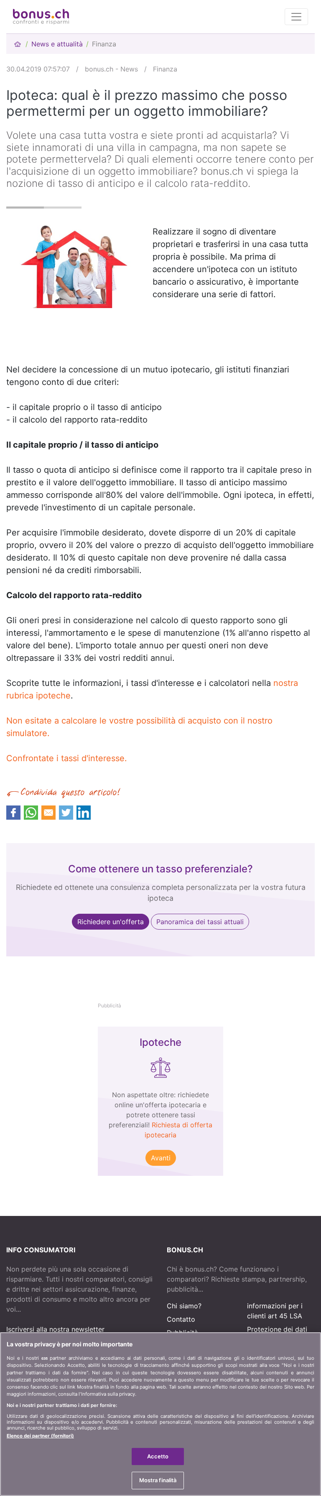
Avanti (161, 1158)
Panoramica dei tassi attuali (200, 921)
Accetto (158, 1456)
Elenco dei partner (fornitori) (40, 1436)
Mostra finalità (158, 1480)
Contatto (181, 1319)
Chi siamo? (184, 1306)
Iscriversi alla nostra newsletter (55, 1329)
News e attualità (57, 44)
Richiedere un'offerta (110, 921)
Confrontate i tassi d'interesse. (66, 758)
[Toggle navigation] (296, 16)
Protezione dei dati (277, 1329)
